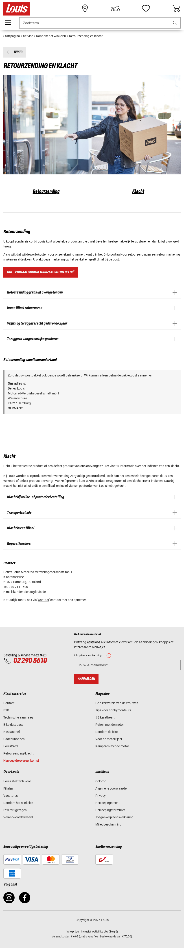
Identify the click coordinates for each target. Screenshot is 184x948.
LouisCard (10, 746)
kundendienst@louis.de (29, 592)
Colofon (100, 781)
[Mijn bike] (115, 8)
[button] (175, 23)
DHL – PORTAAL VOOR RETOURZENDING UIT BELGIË (40, 272)
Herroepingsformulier (110, 810)
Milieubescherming (108, 824)
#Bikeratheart (105, 717)
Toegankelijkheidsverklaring (114, 817)
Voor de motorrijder (108, 739)
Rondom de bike (106, 732)
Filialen (8, 788)
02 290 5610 (30, 661)
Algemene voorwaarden (111, 788)
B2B (6, 710)
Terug (17, 52)
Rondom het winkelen (18, 803)
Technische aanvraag (18, 717)
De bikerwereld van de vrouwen (116, 703)
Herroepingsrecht (107, 803)
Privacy (100, 795)
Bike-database (13, 724)
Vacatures (10, 795)
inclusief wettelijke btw (94, 931)
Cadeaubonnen (14, 739)
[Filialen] (85, 8)
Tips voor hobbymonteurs (113, 710)
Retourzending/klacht (18, 753)
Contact (43, 600)
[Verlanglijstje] (145, 8)
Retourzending (46, 191)
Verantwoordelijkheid (18, 817)
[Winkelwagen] (176, 8)
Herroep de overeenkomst (21, 760)
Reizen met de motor (109, 724)
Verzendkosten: (61, 936)
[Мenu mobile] (7, 22)
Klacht (138, 191)
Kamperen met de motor (112, 746)
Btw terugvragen (15, 810)
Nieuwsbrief (11, 732)
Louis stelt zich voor (17, 781)
